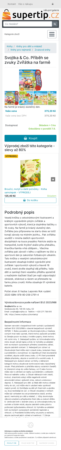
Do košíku (32, 200)
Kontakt (12, 4)
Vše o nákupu (25, 4)
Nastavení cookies (46, 443)
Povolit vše (11, 443)
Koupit (32, 138)
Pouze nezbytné (27, 443)
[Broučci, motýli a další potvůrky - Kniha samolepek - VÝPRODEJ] (30, 173)
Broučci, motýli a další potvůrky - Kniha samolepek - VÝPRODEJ (26, 191)
